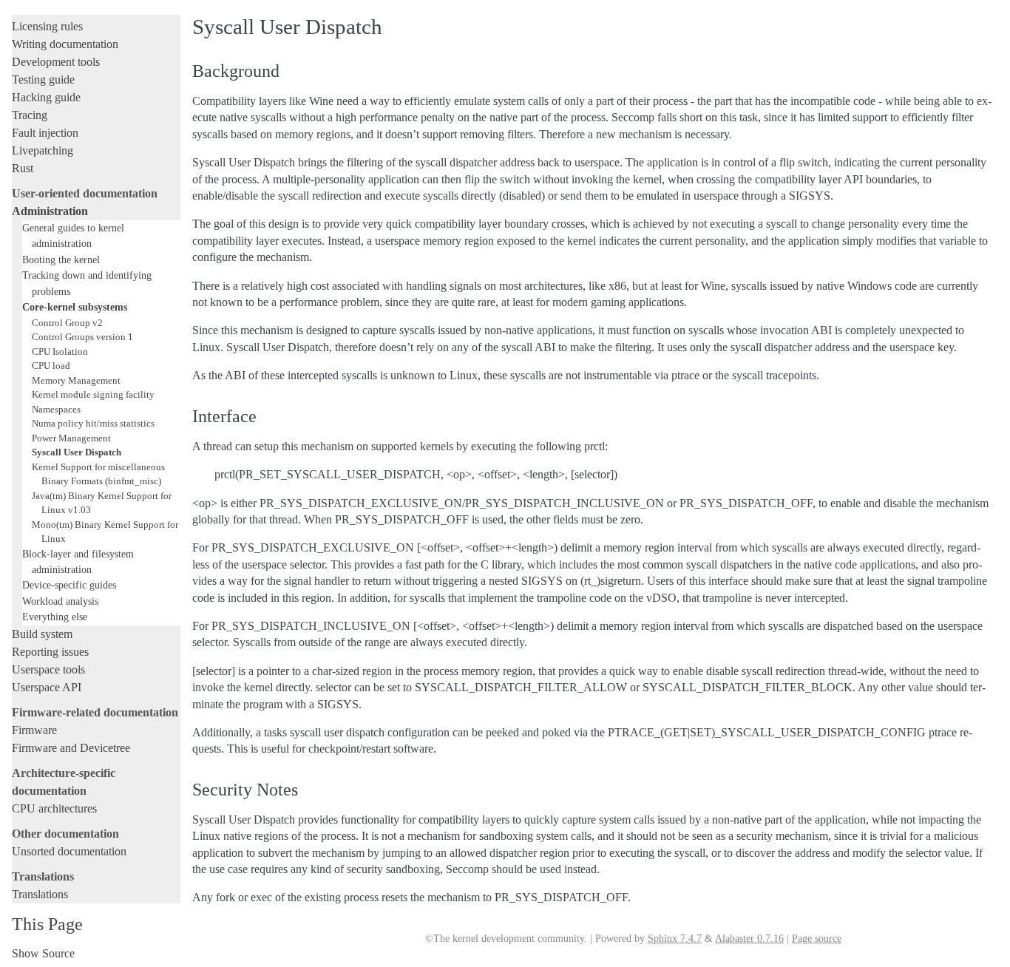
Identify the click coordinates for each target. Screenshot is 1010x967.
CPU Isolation (60, 351)
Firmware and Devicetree (71, 748)
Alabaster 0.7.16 (749, 938)
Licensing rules (47, 26)
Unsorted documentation (69, 851)
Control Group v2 (67, 322)
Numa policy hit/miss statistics (93, 423)
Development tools (56, 61)
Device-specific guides (69, 585)
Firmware (34, 730)
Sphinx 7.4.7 (675, 938)
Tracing (29, 115)
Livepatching (42, 150)
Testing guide (43, 79)
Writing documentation (65, 44)
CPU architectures (54, 808)
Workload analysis (60, 601)
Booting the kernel (61, 259)
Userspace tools (48, 669)
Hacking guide (46, 97)
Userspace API (46, 687)
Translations (40, 894)
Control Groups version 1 (82, 336)
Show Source (43, 953)
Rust (22, 168)
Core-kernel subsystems (74, 307)
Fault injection (45, 132)
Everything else (54, 616)
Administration (50, 211)
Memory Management (76, 380)
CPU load (51, 365)
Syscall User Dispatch (76, 452)
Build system (42, 634)
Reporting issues (50, 651)
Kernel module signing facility (93, 394)
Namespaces (56, 409)
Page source (816, 938)
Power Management (71, 438)
